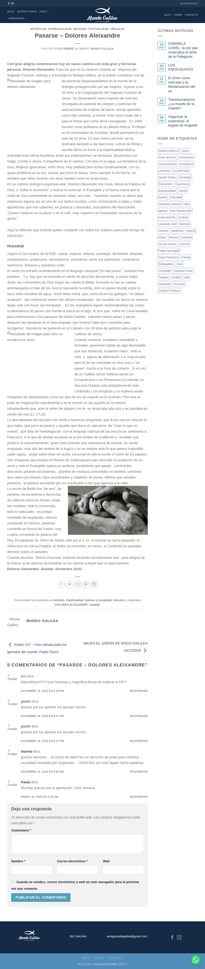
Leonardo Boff (168, 224)
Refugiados (166, 264)
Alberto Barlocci (169, 150)
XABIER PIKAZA (169, 290)
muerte (190, 230)
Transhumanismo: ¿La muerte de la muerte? (182, 104)
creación (164, 170)
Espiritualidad (60, 29)
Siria (179, 264)
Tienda (178, 15)
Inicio (10, 11)
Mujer (162, 237)
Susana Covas (183, 270)
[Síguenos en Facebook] (9, 3)
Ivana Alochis (167, 217)
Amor (185, 150)
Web (106, 861)
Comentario (21, 830)
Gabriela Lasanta (169, 204)
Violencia (164, 284)
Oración (185, 244)
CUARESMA (181, 170)
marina (26, 751)
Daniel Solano (167, 177)
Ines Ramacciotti (181, 210)
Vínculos (117, 29)
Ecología (185, 177)
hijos (187, 204)
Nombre (18, 861)
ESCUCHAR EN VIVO (189, 3)
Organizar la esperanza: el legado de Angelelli (182, 121)
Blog (167, 15)
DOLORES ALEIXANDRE (71, 604)
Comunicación (168, 164)
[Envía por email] (77, 584)
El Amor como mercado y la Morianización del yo (181, 84)
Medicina (177, 230)
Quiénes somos (27, 11)
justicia (183, 217)
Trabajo (163, 277)
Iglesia (163, 210)
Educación (165, 184)
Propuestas (16, 18)
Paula (25, 782)
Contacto (191, 15)
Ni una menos (167, 244)
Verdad (176, 277)
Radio (43, 11)
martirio (163, 230)
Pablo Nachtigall (169, 250)
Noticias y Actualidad (91, 29)
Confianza (186, 164)
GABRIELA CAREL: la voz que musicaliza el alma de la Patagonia (183, 50)
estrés (183, 190)
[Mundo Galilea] (102, 15)
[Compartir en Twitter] (69, 584)
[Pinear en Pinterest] (85, 584)
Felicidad (176, 197)
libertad (184, 224)
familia (163, 197)
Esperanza (182, 184)
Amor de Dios (167, 157)
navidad (94, 604)
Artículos (38, 29)
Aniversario (186, 157)
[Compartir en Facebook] (61, 584)
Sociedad (165, 270)
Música (173, 237)
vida (186, 277)
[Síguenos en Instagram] (12, 3)
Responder (139, 691)
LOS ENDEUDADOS (180, 67)
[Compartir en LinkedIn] (94, 584)
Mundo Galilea (102, 48)
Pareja (186, 257)
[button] (196, 960)
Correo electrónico (72, 861)
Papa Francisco (169, 257)
